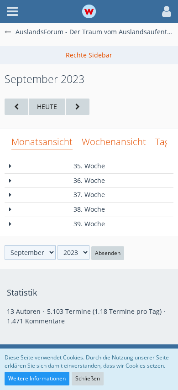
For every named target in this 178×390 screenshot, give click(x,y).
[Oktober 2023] (77, 107)
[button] (12, 11)
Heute (47, 106)
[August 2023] (16, 107)
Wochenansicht (114, 141)
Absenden (107, 253)
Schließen (87, 378)
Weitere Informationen (37, 378)
